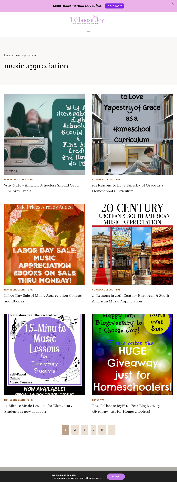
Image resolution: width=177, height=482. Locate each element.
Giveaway (98, 400)
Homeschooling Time (18, 179)
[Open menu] (88, 32)
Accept (116, 476)
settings (95, 478)
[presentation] (44, 134)
